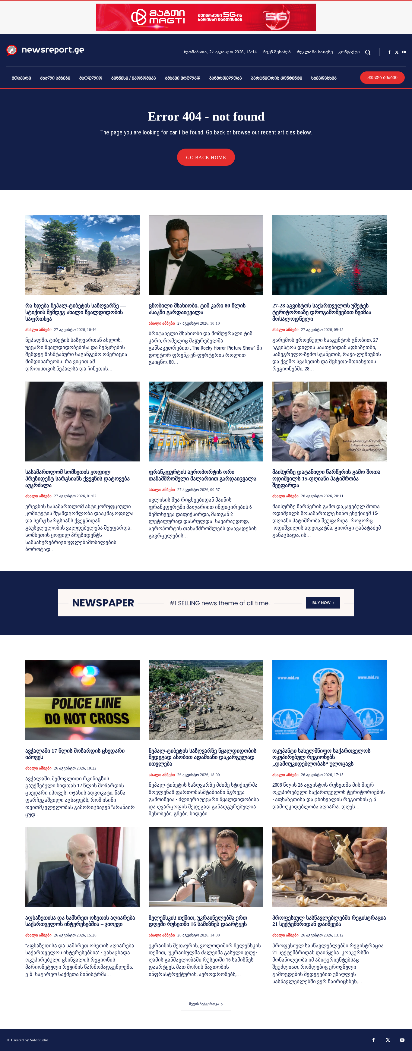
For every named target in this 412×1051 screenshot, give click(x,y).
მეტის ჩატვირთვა (204, 1004)
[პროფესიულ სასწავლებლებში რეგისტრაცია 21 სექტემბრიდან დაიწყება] (329, 867)
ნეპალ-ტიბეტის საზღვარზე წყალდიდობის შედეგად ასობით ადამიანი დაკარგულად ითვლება (202, 757)
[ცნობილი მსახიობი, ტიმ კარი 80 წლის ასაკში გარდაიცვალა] (206, 255)
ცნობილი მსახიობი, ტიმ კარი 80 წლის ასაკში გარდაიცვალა (197, 309)
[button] (367, 52)
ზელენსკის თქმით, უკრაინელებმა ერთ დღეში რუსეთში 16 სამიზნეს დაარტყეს (198, 921)
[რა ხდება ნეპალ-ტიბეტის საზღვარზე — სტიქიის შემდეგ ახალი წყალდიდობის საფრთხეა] (82, 255)
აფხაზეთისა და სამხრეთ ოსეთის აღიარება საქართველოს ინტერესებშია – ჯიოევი (80, 921)
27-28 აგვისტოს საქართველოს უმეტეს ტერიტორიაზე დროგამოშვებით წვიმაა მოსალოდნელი (321, 312)
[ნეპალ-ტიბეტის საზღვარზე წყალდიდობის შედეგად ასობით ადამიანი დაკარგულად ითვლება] (206, 700)
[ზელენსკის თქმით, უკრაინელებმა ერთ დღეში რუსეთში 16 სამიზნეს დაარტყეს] (206, 867)
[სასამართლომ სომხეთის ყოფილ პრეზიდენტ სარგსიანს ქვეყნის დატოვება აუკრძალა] (82, 422)
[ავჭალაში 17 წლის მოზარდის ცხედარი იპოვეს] (82, 700)
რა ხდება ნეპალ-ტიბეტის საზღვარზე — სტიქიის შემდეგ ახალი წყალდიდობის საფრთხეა (75, 312)
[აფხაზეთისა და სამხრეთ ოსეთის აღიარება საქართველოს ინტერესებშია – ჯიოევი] (82, 867)
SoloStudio (39, 1040)
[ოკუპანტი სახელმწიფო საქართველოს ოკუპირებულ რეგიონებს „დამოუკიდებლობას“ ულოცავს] (329, 700)
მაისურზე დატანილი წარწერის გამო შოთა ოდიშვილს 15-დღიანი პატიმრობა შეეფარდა (326, 478)
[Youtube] (403, 52)
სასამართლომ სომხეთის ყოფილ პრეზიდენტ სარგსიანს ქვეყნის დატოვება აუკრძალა (77, 478)
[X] (396, 52)
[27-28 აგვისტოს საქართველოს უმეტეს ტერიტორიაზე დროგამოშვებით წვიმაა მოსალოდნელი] (329, 255)
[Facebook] (389, 52)
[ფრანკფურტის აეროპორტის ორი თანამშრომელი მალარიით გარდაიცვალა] (206, 422)
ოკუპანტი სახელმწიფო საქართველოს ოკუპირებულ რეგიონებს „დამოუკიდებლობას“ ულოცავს (321, 757)
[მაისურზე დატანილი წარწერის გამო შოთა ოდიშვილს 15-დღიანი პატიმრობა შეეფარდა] (329, 422)
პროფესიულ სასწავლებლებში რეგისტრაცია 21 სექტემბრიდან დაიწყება (329, 921)
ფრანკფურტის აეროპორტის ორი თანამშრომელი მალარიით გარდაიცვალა (202, 475)
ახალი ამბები (38, 329)
